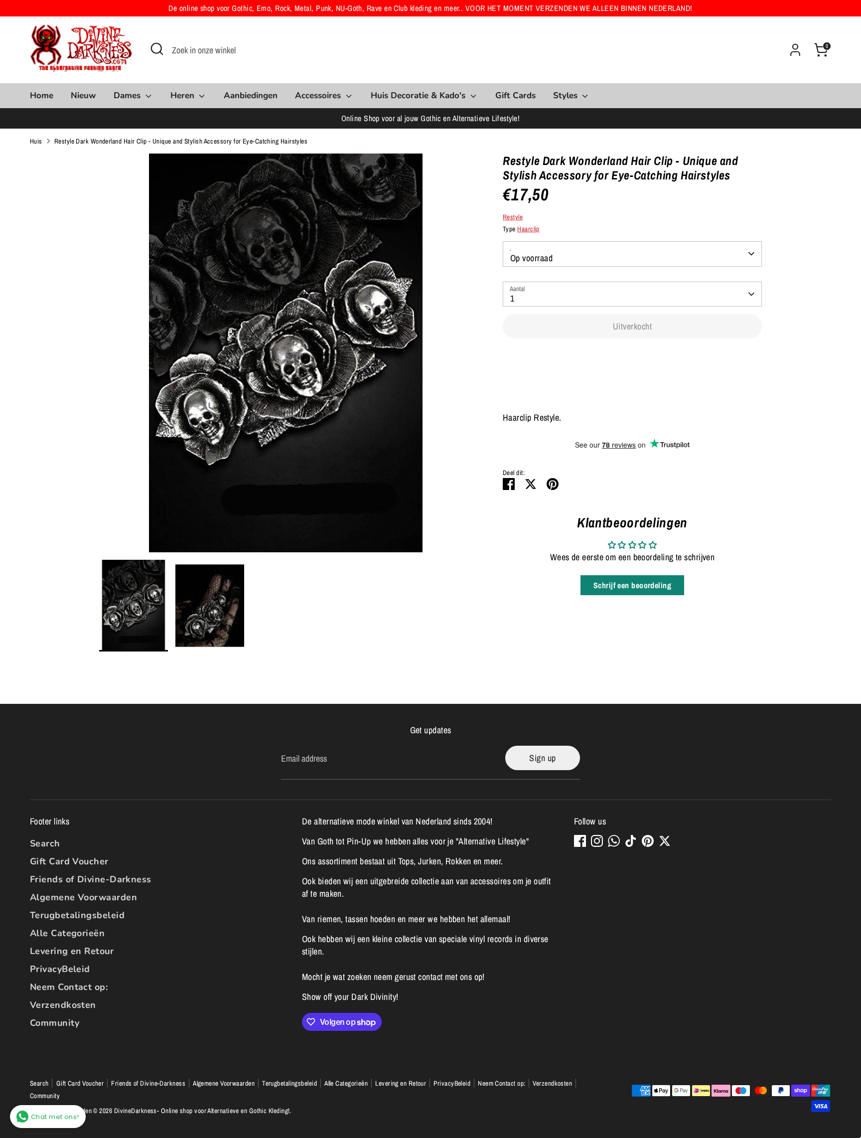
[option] (286, 357)
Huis (36, 141)
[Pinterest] (648, 841)
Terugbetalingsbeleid (77, 915)
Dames (128, 95)
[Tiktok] (631, 841)
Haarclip (528, 228)
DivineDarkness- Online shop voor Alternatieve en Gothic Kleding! (202, 1110)
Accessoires (319, 95)
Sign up (542, 758)
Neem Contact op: (69, 987)
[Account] (795, 50)
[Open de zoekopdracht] (157, 49)
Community (54, 1023)
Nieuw (83, 95)
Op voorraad (531, 258)
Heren (183, 95)
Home (41, 95)
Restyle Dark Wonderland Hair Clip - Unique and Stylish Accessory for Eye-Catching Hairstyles (180, 141)
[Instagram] (597, 841)
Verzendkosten (63, 1005)
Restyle (513, 216)
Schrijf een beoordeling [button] (632, 585)
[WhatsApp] (614, 841)
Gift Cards (515, 95)
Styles (566, 95)
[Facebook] (580, 841)
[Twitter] (665, 841)
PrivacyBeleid (60, 969)
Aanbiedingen (251, 95)
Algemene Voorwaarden (83, 897)
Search (45, 843)
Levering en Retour (72, 951)
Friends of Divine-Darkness (90, 879)
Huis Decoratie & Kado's (419, 95)
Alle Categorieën (67, 933)
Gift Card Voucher (69, 861)
